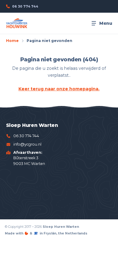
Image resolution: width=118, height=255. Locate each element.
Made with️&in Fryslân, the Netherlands (46, 233)
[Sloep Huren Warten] (16, 23)
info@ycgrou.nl (27, 144)
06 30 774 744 (26, 136)
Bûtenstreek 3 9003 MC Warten (29, 158)
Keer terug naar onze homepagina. (59, 89)
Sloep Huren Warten (61, 227)
